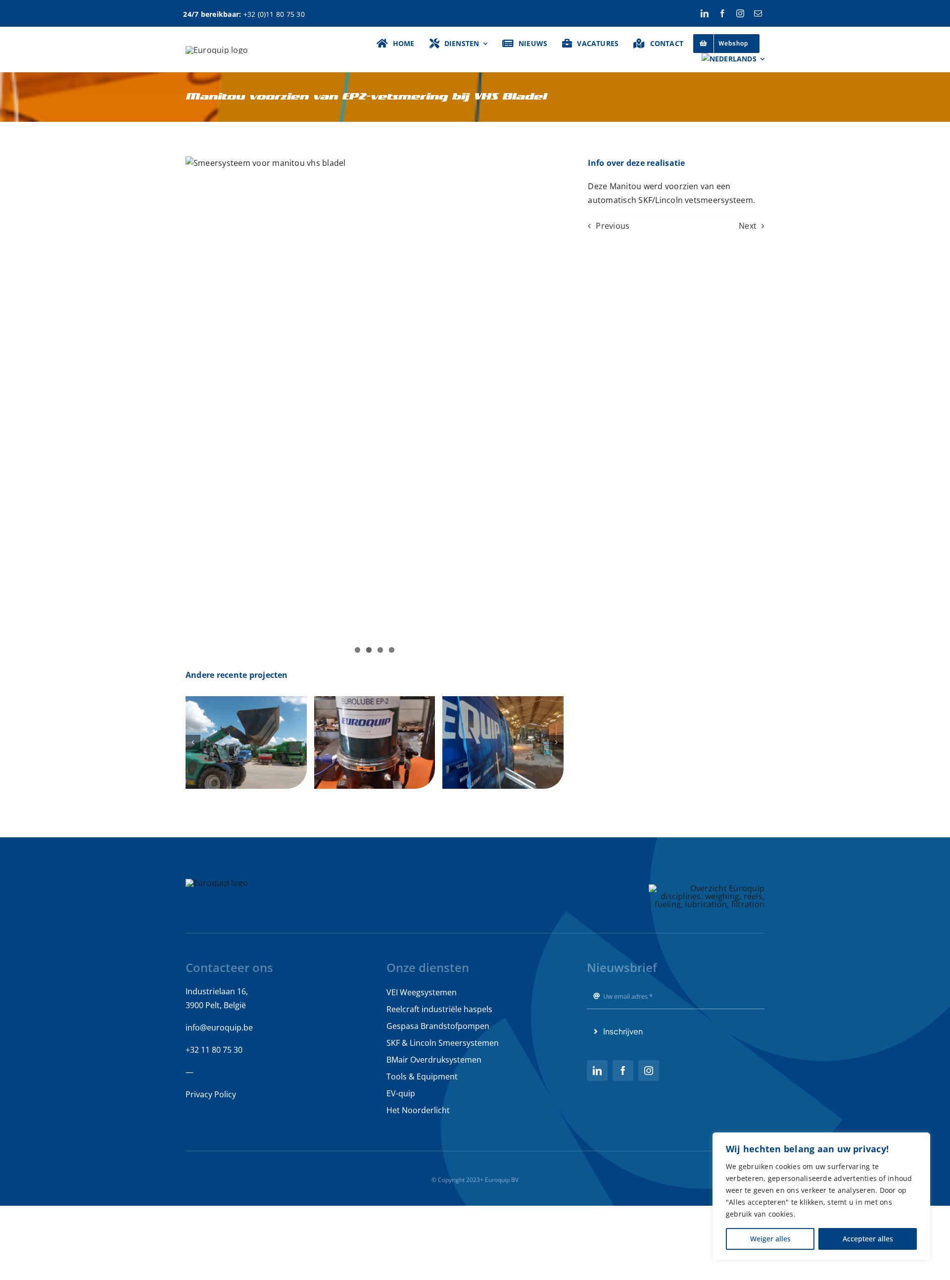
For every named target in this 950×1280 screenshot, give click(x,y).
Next (748, 225)
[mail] (758, 13)
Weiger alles (770, 1238)
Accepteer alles (868, 1238)
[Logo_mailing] (217, 50)
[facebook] (722, 13)
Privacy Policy (211, 1094)
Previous (612, 225)
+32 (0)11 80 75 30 (274, 14)
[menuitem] (733, 59)
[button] (193, 742)
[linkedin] (705, 13)
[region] (821, 1196)
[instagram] (740, 13)
